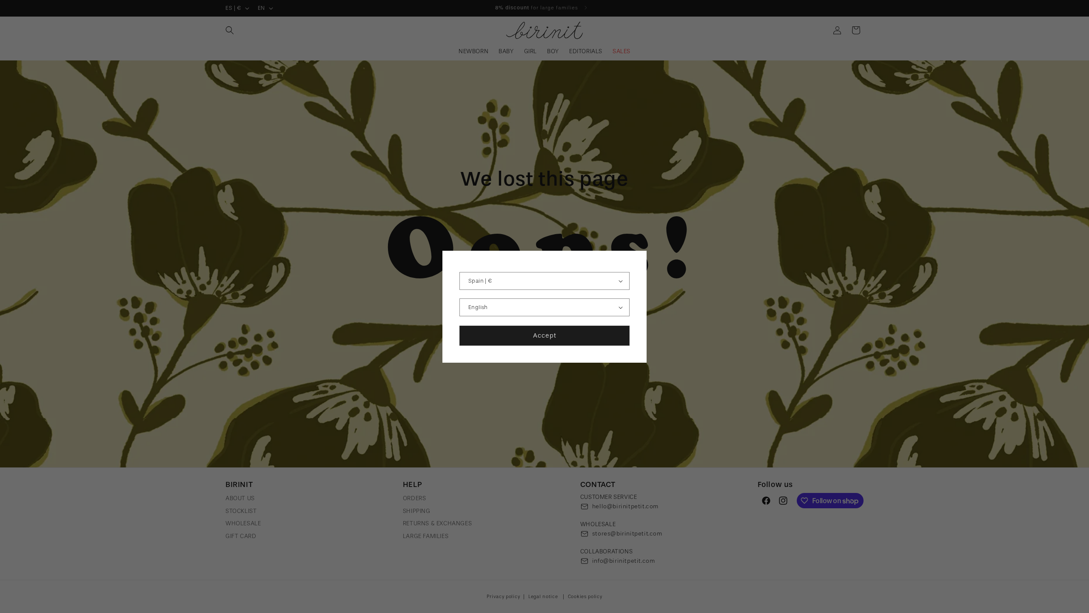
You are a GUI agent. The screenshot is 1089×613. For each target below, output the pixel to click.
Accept (544, 335)
